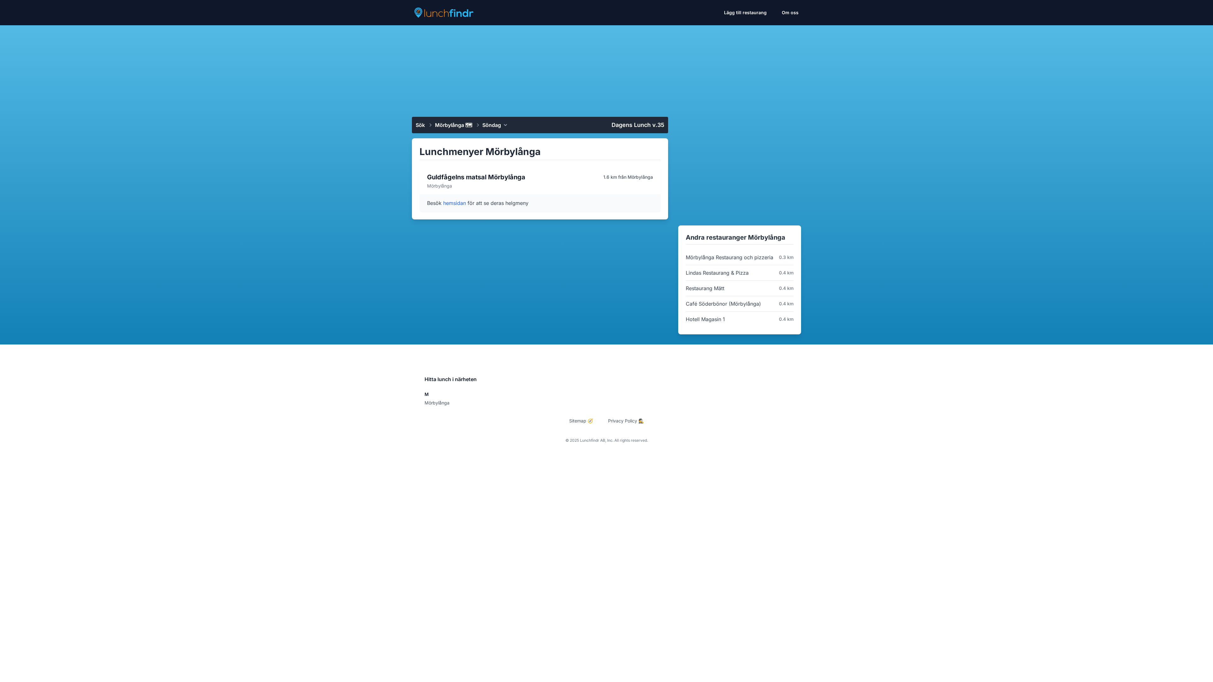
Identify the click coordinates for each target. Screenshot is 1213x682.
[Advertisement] (606, 68)
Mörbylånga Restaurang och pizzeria (729, 257)
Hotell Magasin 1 (705, 319)
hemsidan (455, 203)
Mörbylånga (437, 402)
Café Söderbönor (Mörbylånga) (723, 304)
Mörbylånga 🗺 (453, 125)
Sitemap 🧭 (581, 420)
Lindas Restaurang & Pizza (717, 273)
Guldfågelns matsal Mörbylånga (476, 177)
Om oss (790, 12)
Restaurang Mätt (705, 288)
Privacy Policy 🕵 (626, 420)
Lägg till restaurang (745, 12)
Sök (420, 125)
